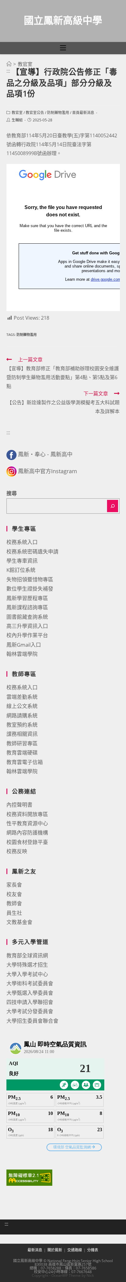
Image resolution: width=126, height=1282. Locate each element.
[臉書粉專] (11, 454)
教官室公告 (35, 112)
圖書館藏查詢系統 (27, 616)
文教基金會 (19, 922)
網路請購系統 (22, 715)
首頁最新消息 (83, 112)
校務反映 (16, 851)
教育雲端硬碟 (22, 752)
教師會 (14, 903)
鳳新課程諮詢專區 (27, 607)
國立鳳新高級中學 (63, 20)
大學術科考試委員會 (29, 983)
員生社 (14, 912)
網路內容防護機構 (27, 832)
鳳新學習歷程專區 (27, 598)
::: (8, 70)
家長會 (14, 884)
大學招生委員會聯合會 (32, 1020)
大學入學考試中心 (27, 974)
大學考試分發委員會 (29, 1011)
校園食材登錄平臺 (27, 842)
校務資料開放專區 (27, 814)
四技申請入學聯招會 (29, 1002)
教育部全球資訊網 (27, 955)
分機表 (92, 1250)
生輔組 (17, 120)
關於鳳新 (54, 1250)
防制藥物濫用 (58, 112)
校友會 (14, 894)
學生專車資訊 (22, 560)
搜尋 (11, 493)
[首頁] (8, 64)
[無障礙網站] (29, 1177)
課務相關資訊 (22, 733)
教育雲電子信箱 (24, 762)
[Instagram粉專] (11, 471)
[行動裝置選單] (63, 48)
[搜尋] (112, 506)
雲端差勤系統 (22, 696)
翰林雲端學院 (22, 653)
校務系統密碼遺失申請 (32, 551)
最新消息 (35, 1250)
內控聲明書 (19, 804)
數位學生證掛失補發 (29, 588)
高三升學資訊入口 (27, 626)
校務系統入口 (22, 542)
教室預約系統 (22, 724)
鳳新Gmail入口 (23, 644)
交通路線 (74, 1250)
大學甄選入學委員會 (29, 992)
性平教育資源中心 (27, 823)
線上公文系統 (22, 705)
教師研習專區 (22, 743)
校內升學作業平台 (27, 635)
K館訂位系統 (20, 569)
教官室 (17, 112)
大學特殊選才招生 (27, 964)
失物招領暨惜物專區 (29, 579)
